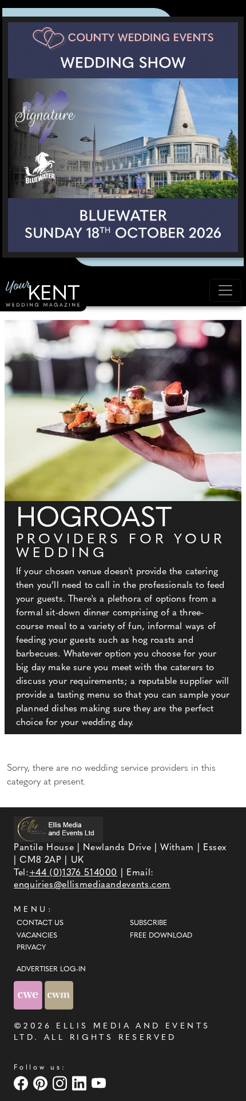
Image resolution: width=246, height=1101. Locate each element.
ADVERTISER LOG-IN (51, 969)
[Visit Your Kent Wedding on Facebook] (22, 1083)
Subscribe (148, 923)
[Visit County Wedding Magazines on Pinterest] (41, 1083)
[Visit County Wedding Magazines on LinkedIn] (80, 1083)
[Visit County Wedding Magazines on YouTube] (100, 1083)
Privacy (31, 947)
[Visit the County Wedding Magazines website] (59, 995)
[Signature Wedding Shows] (123, 137)
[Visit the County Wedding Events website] (29, 995)
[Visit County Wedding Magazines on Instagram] (61, 1083)
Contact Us (40, 923)
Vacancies (37, 935)
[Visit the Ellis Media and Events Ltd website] (58, 829)
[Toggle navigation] (225, 290)
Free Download (161, 935)
